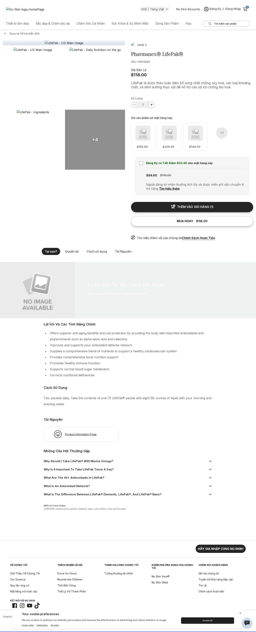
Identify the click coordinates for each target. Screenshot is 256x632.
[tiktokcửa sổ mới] (37, 606)
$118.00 (139, 74)
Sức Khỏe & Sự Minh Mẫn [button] (130, 23)
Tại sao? (51, 251)
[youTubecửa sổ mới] (30, 606)
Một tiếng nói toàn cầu (23, 591)
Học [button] (189, 23)
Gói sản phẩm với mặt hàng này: (152, 117)
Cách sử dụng (97, 251)
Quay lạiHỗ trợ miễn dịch (24, 33)
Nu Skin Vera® (160, 576)
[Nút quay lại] (6, 33)
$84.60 (151, 175)
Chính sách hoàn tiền (211, 591)
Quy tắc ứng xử (19, 585)
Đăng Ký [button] (215, 9)
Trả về (203, 585)
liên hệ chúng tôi (209, 573)
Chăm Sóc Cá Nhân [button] (90, 23)
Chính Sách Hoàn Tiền (198, 238)
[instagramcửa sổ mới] (22, 606)
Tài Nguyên (123, 251)
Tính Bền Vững (66, 585)
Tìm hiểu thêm (169, 188)
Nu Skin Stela (160, 582)
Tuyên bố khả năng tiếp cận (216, 579)
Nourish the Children (69, 579)
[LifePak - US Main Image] (64, 43)
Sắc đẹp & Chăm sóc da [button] (53, 23)
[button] (33, 77)
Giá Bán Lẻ (138, 70)
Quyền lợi (72, 251)
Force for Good (66, 573)
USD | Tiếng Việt (152, 9)
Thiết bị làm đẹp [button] (17, 23)
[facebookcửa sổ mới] (15, 606)
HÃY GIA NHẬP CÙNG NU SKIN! (220, 549)
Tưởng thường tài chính (118, 573)
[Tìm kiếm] (210, 23)
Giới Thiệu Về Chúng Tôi (25, 573)
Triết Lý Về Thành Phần (71, 591)
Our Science (17, 579)
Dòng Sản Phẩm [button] (167, 23)
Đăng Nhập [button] (233, 9)
